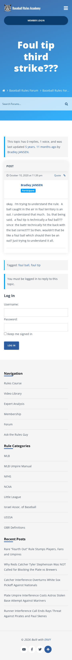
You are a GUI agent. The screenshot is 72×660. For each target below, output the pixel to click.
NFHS (7, 476)
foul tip (36, 265)
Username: (11, 304)
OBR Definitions (14, 527)
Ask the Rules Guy (16, 434)
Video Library (13, 393)
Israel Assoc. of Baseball (20, 507)
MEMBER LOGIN (36, 20)
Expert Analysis (14, 404)
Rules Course (13, 383)
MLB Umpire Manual (18, 466)
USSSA (8, 517)
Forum (8, 424)
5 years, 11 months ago (40, 147)
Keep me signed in (19, 334)
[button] (66, 8)
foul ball (23, 265)
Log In (11, 345)
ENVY (47, 639)
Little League (12, 497)
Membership (12, 414)
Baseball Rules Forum (23, 90)
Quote (57, 175)
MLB (7, 456)
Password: (11, 319)
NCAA (8, 487)
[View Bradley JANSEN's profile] (12, 189)
